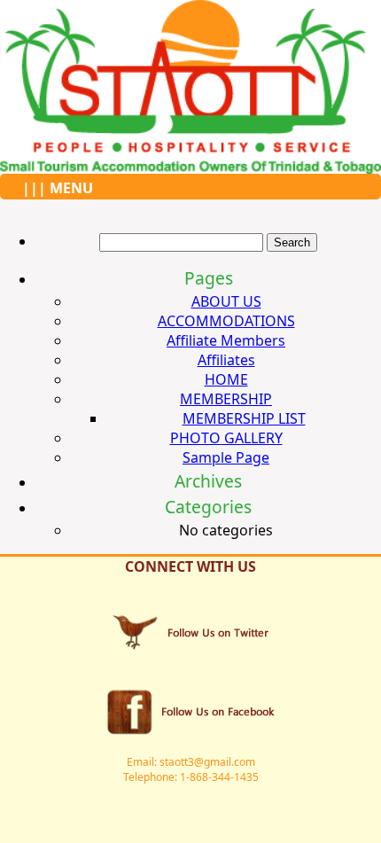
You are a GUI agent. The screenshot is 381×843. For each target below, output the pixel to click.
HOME (226, 379)
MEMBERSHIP (226, 399)
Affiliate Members (226, 340)
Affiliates (226, 360)
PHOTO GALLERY (226, 438)
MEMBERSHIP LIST (244, 418)
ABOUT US (226, 301)
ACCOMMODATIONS (226, 321)
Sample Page (226, 457)
